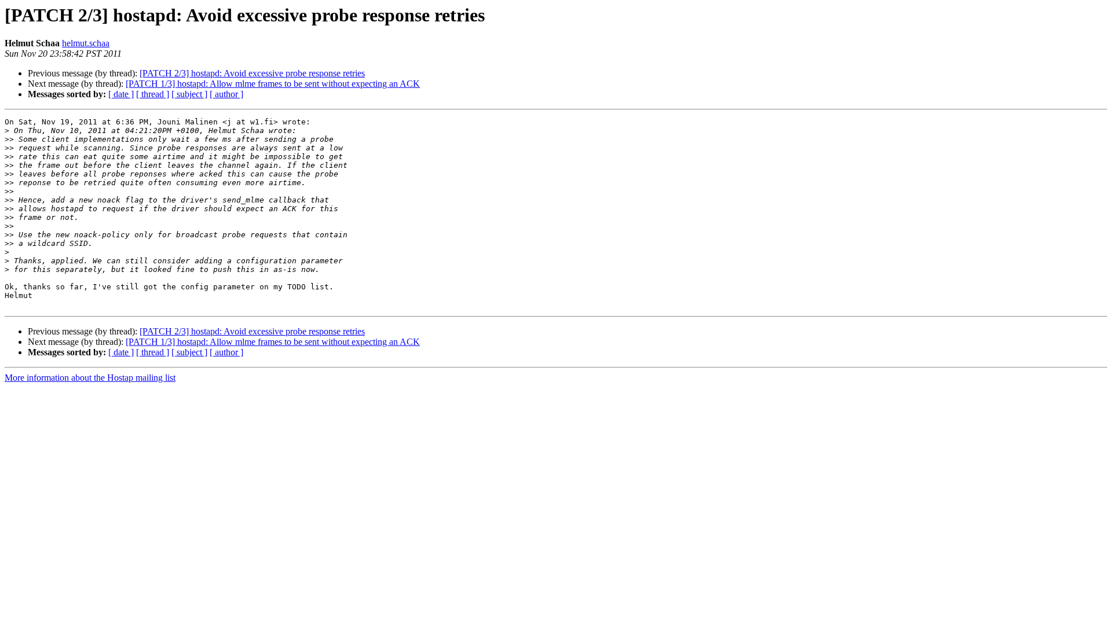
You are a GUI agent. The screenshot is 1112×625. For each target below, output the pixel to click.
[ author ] (226, 94)
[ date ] (121, 94)
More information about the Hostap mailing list (90, 378)
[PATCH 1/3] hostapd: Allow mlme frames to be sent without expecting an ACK (273, 84)
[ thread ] (152, 94)
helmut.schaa (85, 43)
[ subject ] (189, 94)
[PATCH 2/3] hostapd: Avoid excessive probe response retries (252, 73)
